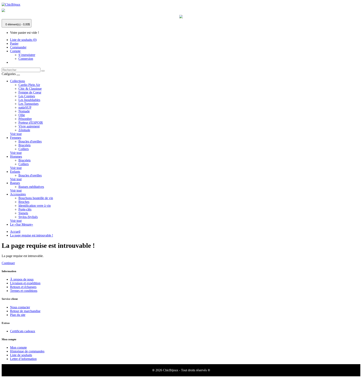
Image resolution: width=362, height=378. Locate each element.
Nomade (24, 111)
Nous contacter (20, 307)
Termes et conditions (23, 290)
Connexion (25, 58)
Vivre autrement (29, 126)
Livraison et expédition (25, 283)
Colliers (23, 149)
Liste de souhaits (21, 355)
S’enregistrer (26, 55)
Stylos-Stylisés (28, 217)
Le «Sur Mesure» (21, 224)
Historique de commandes (27, 351)
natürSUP (24, 107)
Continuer (8, 263)
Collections (17, 81)
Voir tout (16, 134)
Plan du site (17, 315)
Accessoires (18, 194)
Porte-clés (24, 209)
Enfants (15, 171)
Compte (15, 51)
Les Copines (26, 96)
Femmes (15, 137)
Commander (18, 47)
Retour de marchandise (25, 311)
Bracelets (24, 145)
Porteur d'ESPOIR (30, 122)
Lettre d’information (23, 359)
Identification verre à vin (34, 205)
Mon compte (18, 347)
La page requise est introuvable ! (31, 235)
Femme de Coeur (29, 92)
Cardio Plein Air (29, 85)
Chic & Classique (30, 88)
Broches (23, 202)
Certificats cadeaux (22, 331)
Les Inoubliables (29, 100)
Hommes (16, 156)
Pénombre (25, 119)
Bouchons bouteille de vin (35, 198)
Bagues (15, 183)
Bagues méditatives (31, 186)
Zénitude (24, 130)
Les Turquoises (28, 103)
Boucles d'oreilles (30, 141)
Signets (23, 213)
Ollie (21, 115)
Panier (14, 43)
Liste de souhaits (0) (23, 40)
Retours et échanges (23, 287)
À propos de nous (22, 279)
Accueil (15, 231)
